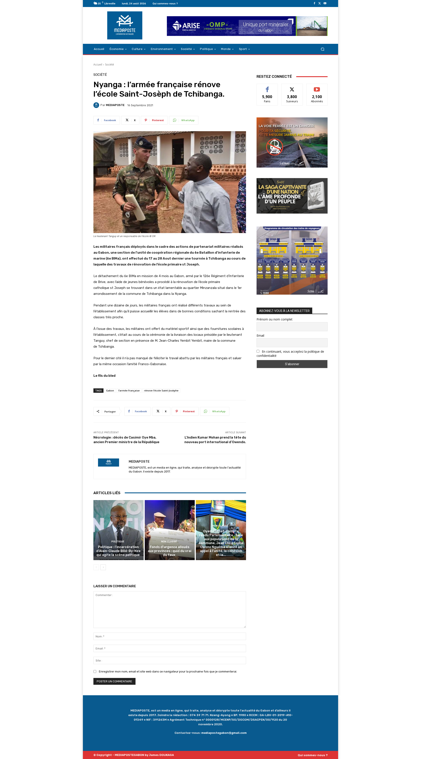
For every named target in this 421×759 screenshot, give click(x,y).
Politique (117, 541)
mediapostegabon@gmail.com (224, 732)
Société (109, 64)
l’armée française (129, 390)
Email (260, 335)
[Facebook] (314, 3)
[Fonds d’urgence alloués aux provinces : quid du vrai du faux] (170, 530)
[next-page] (103, 567)
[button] (322, 49)
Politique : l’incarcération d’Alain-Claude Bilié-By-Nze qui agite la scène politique (118, 551)
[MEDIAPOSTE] (96, 105)
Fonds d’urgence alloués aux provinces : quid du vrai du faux (169, 551)
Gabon (110, 390)
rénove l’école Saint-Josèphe (161, 390)
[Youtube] (325, 3)
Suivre (292, 87)
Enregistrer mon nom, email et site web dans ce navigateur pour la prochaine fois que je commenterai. (168, 671)
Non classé (169, 541)
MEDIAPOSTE (115, 105)
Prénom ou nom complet (275, 319)
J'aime (267, 87)
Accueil (97, 64)
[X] (319, 3)
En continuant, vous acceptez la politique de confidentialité (290, 353)
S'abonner (317, 87)
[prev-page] (96, 567)
